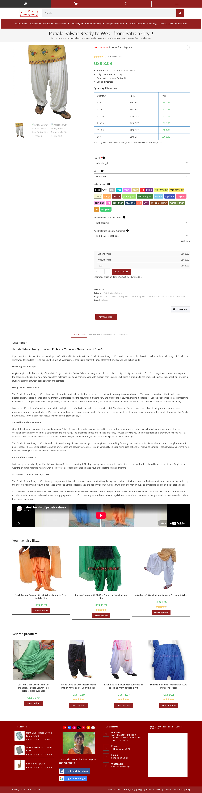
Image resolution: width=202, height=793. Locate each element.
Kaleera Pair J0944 (35, 763)
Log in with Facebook (77, 771)
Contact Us (178, 789)
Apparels (34, 23)
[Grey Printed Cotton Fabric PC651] (19, 750)
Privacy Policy (129, 789)
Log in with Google (76, 778)
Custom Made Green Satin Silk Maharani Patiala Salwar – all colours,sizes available (33, 687)
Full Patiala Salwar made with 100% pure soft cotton (168, 686)
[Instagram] (74, 727)
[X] (79, 727)
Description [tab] (79, 334)
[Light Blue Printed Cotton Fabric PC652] (19, 736)
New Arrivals (21, 23)
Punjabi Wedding (93, 23)
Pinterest (108, 81)
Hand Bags (152, 23)
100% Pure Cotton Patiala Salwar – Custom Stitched (161, 595)
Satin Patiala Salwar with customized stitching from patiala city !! (123, 686)
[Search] (180, 13)
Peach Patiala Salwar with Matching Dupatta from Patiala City (40, 597)
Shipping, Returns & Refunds (149, 789)
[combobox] (109, 13)
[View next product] (188, 47)
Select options (41, 610)
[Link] (93, 727)
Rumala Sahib (166, 23)
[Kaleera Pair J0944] (19, 765)
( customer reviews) (113, 56)
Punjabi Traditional (115, 23)
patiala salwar (160, 296)
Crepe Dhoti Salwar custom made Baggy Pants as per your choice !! (78, 686)
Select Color (101, 184)
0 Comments (46, 740)
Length (99, 157)
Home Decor (135, 23)
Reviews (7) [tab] (123, 334)
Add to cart (121, 271)
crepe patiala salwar (127, 296)
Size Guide (181, 309)
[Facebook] (69, 727)
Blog (188, 789)
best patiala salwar (108, 296)
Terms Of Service (114, 789)
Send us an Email (119, 757)
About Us (168, 789)
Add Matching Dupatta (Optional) (111, 230)
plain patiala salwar (176, 296)
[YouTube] (64, 727)
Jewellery (76, 23)
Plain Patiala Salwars (113, 293)
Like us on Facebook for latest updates (166, 727)
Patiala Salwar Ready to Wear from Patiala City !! (129, 38)
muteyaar (105, 300)
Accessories (60, 23)
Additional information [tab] (102, 334)
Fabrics (46, 23)
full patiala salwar (145, 296)
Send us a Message (120, 766)
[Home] (52, 38)
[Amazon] (88, 727)
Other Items (181, 23)
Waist (98, 171)
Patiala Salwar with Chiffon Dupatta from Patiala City (101, 597)
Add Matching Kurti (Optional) (109, 217)
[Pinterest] (83, 727)
